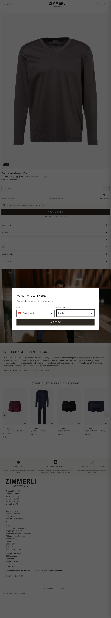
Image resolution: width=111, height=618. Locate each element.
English (61, 313)
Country (19, 307)
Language (60, 307)
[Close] (94, 292)
